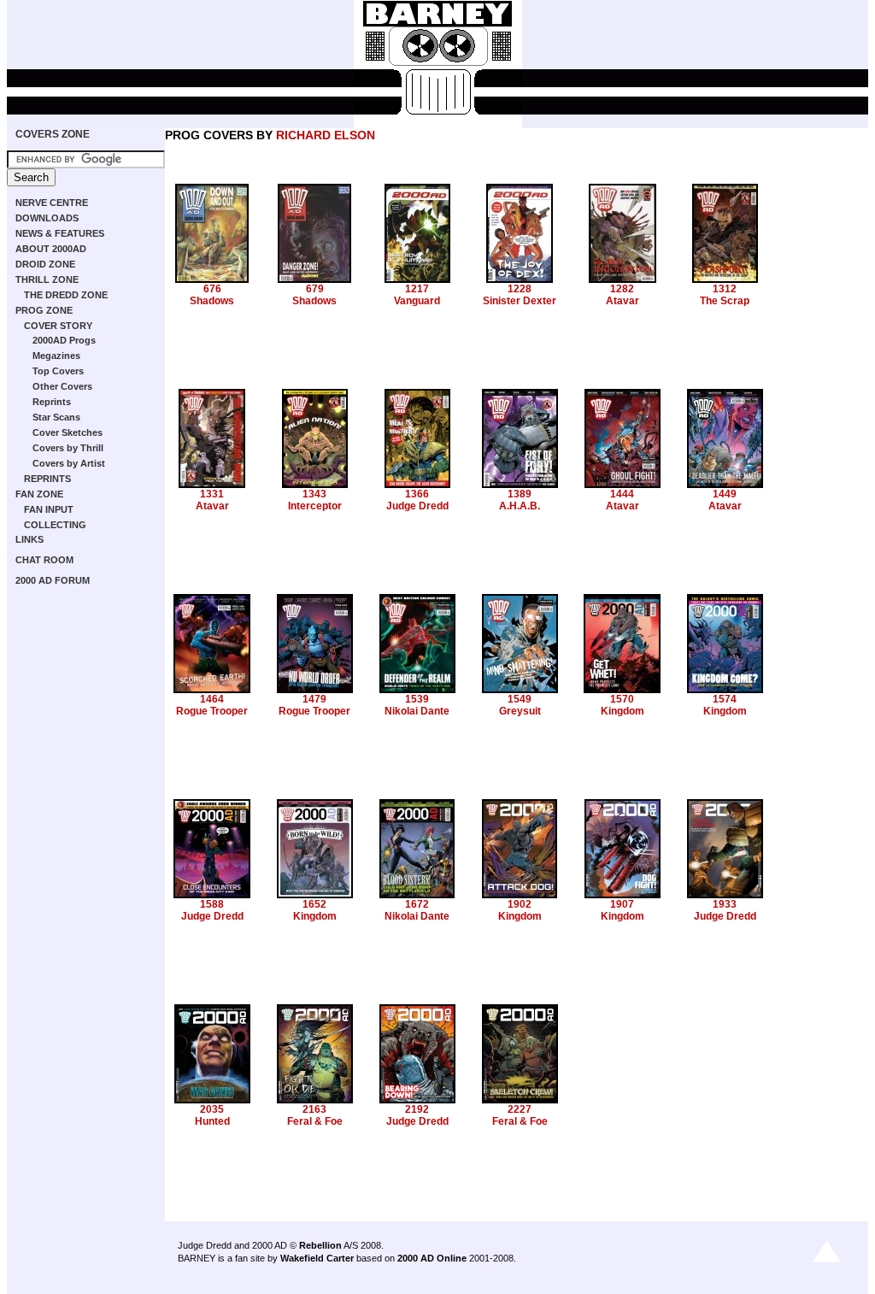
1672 (417, 904)
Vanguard (417, 301)
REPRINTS (47, 478)
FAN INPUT (48, 509)
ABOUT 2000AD (50, 249)
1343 (314, 494)
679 (315, 289)
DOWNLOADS (47, 218)
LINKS (29, 539)
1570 (622, 699)
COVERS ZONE (52, 134)
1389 (519, 494)
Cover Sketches (67, 432)
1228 (519, 289)
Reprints (51, 402)
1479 (314, 699)
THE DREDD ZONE (66, 295)
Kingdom (622, 711)
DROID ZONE (45, 264)
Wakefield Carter (317, 1258)
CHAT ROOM (44, 560)
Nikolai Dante (417, 711)
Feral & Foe (315, 1121)
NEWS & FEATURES (59, 233)
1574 (725, 699)
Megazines (56, 355)
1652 (314, 904)
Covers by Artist (68, 463)
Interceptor (315, 506)
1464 (212, 699)
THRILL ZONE (47, 279)
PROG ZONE (44, 310)
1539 (417, 699)
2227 (519, 1109)
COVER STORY (58, 326)
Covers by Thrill (67, 448)
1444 (622, 494)
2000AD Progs (64, 340)
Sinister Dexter (519, 301)
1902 (519, 904)
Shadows (212, 301)
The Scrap (724, 301)
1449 (725, 494)
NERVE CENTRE (51, 202)
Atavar (622, 301)
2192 (417, 1109)
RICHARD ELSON (325, 135)
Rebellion (320, 1245)
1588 (212, 904)
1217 (417, 289)
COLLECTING (55, 525)
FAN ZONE (39, 494)
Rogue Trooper (212, 711)
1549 (519, 699)
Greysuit (520, 711)
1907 (622, 904)
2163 (314, 1109)
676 (212, 289)
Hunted (212, 1121)
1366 (417, 494)
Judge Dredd (417, 506)
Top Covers (58, 371)
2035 (212, 1109)
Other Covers (62, 386)
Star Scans (56, 417)
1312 (725, 289)
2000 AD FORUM (52, 580)
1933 (725, 904)
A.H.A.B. (519, 506)
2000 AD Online (432, 1258)
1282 (622, 289)
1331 (212, 494)
